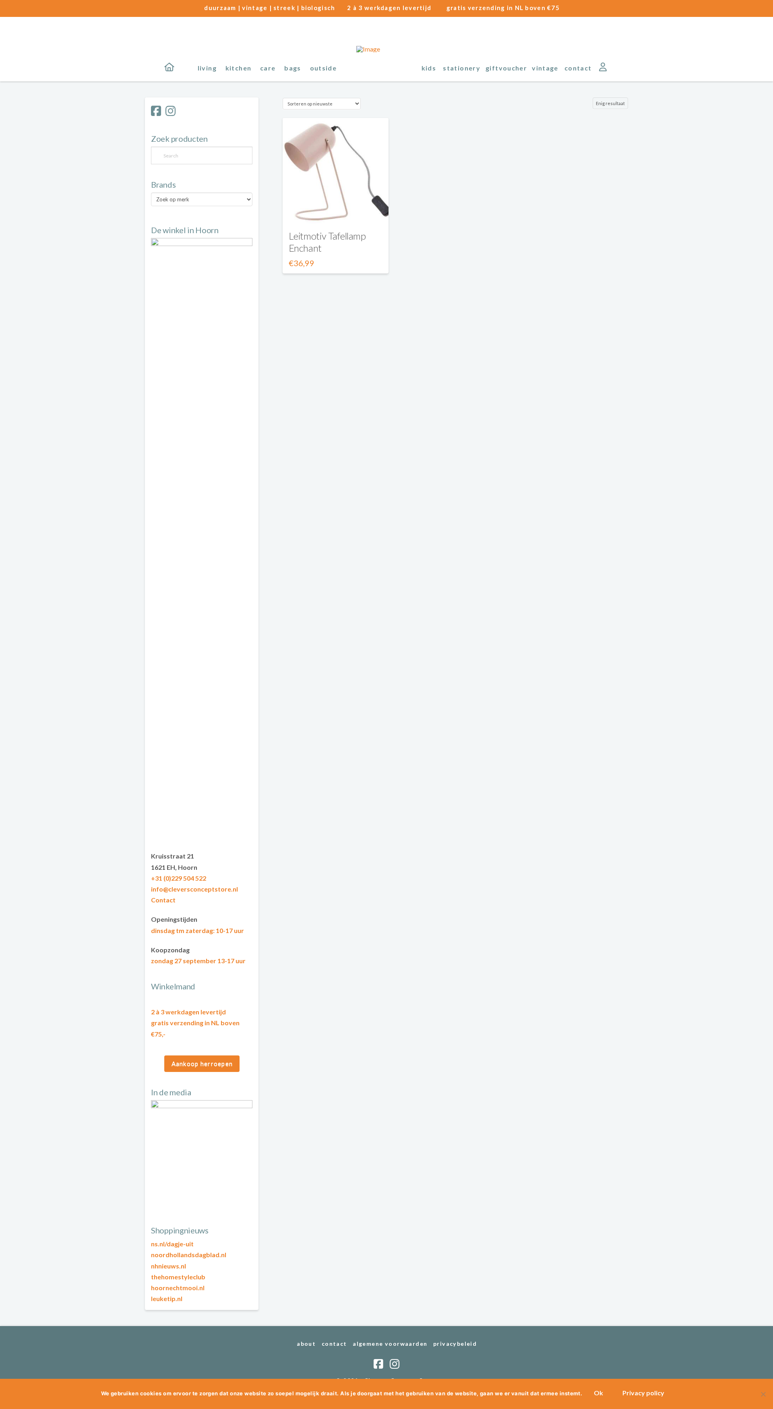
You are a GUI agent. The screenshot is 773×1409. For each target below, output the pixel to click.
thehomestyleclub (178, 1277)
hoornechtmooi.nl (178, 1287)
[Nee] (763, 1394)
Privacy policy (643, 1393)
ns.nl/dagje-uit (172, 1244)
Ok (598, 1393)
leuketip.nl (166, 1298)
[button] (620, 67)
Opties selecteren (335, 210)
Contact (163, 900)
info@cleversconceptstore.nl (194, 889)
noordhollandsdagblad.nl (188, 1254)
